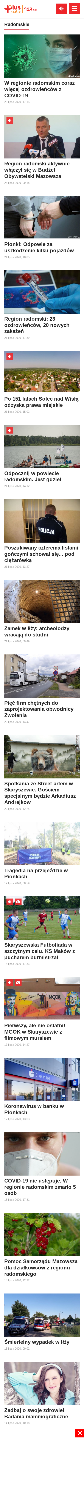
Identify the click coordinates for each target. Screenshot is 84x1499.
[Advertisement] (42, 1467)
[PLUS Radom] (20, 8)
